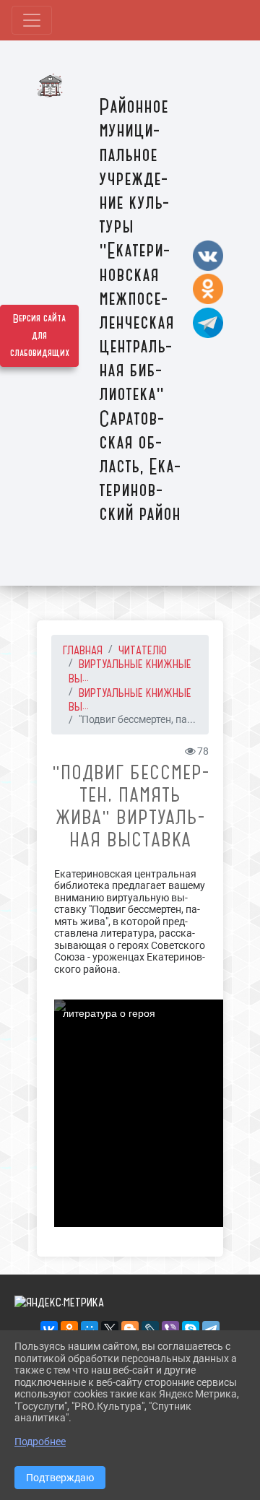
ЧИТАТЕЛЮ (142, 650)
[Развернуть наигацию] (32, 20)
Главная (83, 650)
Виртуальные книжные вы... (130, 670)
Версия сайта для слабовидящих (39, 335)
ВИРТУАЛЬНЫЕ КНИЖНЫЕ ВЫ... (130, 699)
